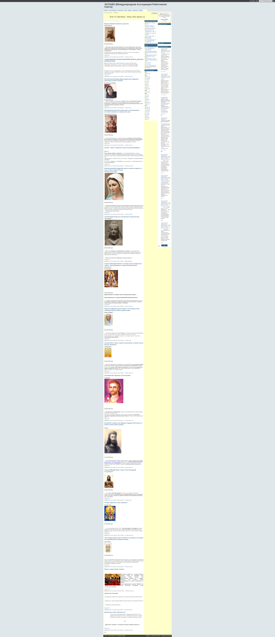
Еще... (164, 245)
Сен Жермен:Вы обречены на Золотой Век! (117, 375)
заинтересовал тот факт (116, 64)
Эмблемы (148, 635)
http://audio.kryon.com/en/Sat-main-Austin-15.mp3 (165, 109)
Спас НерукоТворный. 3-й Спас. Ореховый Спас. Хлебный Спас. (150, 40)
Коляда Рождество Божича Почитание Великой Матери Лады (151, 52)
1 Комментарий (128, 107)
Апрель (146, 85)
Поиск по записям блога (118, 21)
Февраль (147, 73)
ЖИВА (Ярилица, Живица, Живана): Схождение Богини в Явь (151, 60)
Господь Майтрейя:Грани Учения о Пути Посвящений (120, 470)
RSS (105, 632)
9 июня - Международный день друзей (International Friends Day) (150, 66)
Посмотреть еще (164, 112)
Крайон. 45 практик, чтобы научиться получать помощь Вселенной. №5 (165, 158)
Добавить (155, 13)
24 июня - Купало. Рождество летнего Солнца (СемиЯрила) (122, 147)
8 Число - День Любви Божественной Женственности (149, 37)
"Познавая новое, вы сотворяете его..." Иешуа (150, 31)
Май (146, 84)
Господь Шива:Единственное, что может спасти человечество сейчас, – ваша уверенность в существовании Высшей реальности (123, 265)
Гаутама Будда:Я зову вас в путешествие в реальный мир (121, 216)
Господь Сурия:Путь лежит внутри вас (115, 502)
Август (146, 79)
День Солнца (147, 62)
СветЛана (111, 56)
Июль (146, 81)
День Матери (147, 64)
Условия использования (166, 635)
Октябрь (146, 108)
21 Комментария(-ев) (129, 420)
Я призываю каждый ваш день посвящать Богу (150, 29)
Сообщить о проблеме (155, 635)
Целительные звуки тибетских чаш (114, 612)
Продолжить (107, 55)
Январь (146, 104)
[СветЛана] (106, 19)
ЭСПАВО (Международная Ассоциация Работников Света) (135, 5)
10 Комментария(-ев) (129, 165)
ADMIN (113, 635)
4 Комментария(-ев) (129, 56)
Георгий (162, 48)
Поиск (273, 1)
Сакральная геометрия (111, 593)
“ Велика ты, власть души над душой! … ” (165, 121)
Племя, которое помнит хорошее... (114, 569)
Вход (257, 1)
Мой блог (116, 12)
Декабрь (146, 76)
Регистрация (252, 1)
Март (146, 87)
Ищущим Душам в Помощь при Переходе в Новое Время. (151, 56)
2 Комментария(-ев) (129, 214)
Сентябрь (147, 78)
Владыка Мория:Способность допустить (116, 23)
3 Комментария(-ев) (129, 76)
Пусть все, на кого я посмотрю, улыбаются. (150, 26)
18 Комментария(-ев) (129, 590)
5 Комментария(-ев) (129, 145)
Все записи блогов (108, 12)
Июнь (146, 82)
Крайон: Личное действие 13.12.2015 (165, 100)
